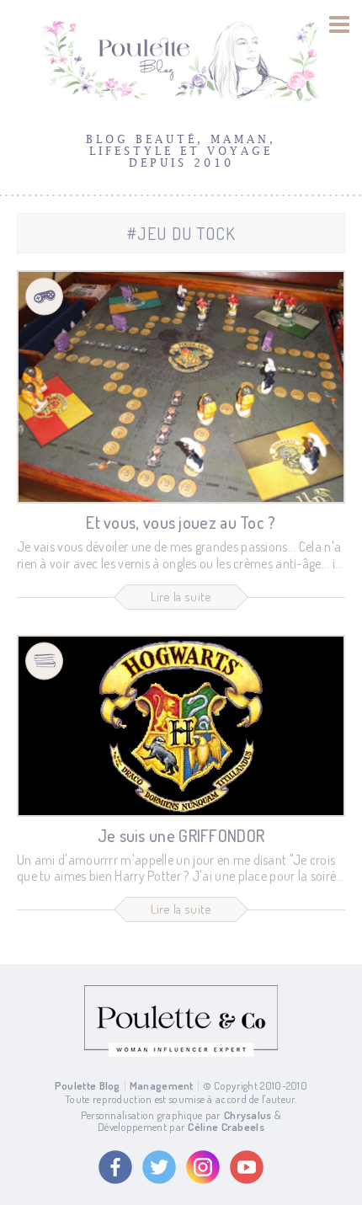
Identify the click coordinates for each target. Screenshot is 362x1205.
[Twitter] (159, 1167)
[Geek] (44, 297)
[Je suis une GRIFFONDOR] (181, 726)
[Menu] (339, 24)
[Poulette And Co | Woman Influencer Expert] (181, 1052)
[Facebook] (115, 1167)
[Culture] (44, 661)
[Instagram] (203, 1167)
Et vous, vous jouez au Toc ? (180, 522)
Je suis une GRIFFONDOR (181, 835)
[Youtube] (247, 1167)
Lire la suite (181, 597)
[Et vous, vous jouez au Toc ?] (181, 387)
